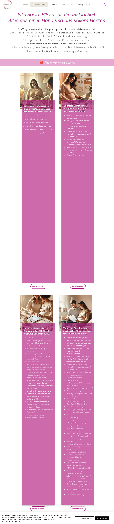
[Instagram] (105, 5)
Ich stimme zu (102, 518)
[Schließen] (111, 518)
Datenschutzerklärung (12, 521)
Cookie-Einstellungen (84, 518)
